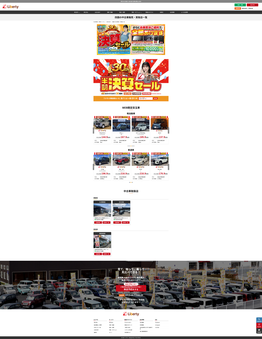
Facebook (157, 322)
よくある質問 (184, 12)
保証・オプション (136, 12)
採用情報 (142, 325)
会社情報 (172, 12)
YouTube (157, 327)
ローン (110, 332)
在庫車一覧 (106, 222)
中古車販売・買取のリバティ (99, 21)
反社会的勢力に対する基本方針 (146, 328)
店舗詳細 (98, 222)
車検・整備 (110, 12)
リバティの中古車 (128, 330)
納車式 (161, 12)
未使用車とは (127, 332)
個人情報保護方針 (144, 331)
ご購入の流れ (127, 327)
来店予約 (252, 5)
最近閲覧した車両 (98, 325)
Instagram (157, 325)
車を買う (76, 12)
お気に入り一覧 (97, 327)
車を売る (86, 12)
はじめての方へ (128, 322)
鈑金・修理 (122, 12)
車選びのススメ (149, 12)
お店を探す (97, 12)
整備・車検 (240, 5)
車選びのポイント (128, 325)
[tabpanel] (159, 130)
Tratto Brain (138, 337)
